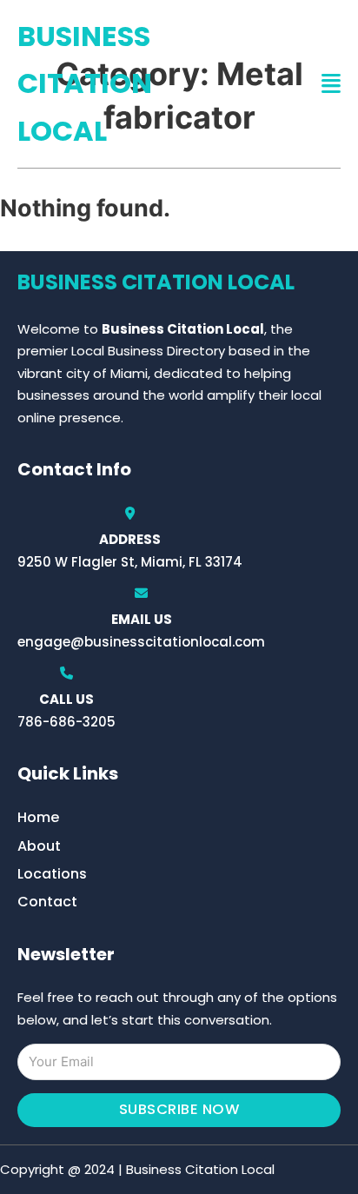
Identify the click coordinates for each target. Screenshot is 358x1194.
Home (38, 817)
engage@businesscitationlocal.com (141, 642)
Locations (52, 874)
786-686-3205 (66, 722)
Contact (47, 902)
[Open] (331, 84)
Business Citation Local (84, 83)
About (39, 846)
